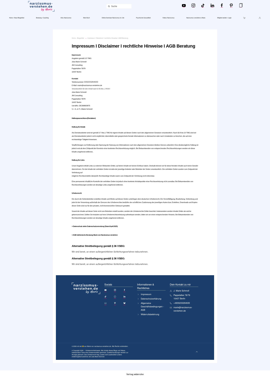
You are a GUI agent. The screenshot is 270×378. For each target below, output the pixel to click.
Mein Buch (86, 18)
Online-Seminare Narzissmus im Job (113, 18)
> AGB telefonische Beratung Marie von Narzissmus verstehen (95, 235)
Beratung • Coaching (42, 18)
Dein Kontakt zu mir (180, 284)
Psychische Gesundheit (143, 18)
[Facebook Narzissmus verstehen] (222, 6)
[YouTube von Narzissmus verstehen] (184, 6)
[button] (196, 352)
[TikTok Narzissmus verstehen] (203, 6)
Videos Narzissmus (168, 18)
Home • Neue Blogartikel (16, 18)
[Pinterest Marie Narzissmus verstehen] (231, 6)
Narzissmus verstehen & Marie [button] (195, 18)
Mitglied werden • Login (224, 18)
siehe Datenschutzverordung (93, 226)
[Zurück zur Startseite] (41, 6)
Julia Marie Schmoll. (98, 356)
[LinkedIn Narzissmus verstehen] (212, 6)
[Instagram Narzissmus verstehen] (193, 6)
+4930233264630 (181, 302)
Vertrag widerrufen (135, 374)
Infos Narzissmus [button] (66, 18)
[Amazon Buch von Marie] (241, 6)
